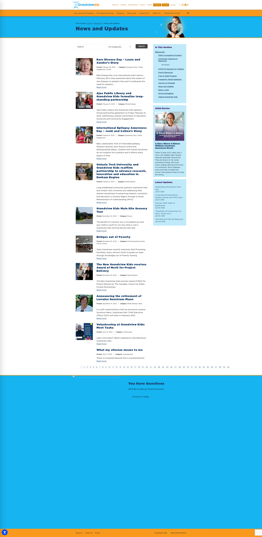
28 (180, 367)
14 (124, 367)
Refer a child (163, 90)
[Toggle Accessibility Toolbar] (5, 532)
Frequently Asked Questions (170, 79)
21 (151, 367)
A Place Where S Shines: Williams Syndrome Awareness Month (167, 146)
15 (128, 367)
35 (208, 367)
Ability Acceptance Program (170, 55)
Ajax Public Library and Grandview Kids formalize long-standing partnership (120, 96)
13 (120, 367)
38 (220, 367)
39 (224, 367)
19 (143, 367)
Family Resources (165, 72)
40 (228, 367)
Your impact (165, 64)
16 (131, 367)
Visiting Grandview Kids (167, 97)
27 (175, 367)
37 (216, 367)
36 (212, 367)
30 (188, 367)
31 (192, 367)
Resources (160, 52)
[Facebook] (188, 5)
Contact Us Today (140, 397)
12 (116, 367)
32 (196, 367)
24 (163, 367)
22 (155, 367)
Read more (102, 87)
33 (200, 367)
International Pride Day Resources (169, 219)
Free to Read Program (167, 76)
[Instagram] (183, 5)
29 (184, 367)
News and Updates (166, 86)
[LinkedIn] (185, 5)
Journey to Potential (166, 83)
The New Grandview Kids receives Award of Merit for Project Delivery (122, 267)
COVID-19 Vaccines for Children (171, 69)
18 (139, 367)
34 (204, 367)
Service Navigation (166, 93)
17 (135, 367)
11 (113, 367)
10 (109, 367)
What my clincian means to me (120, 350)
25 (167, 367)
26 (171, 367)
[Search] (187, 12)
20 (147, 367)
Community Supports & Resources (167, 60)
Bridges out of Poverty (114, 237)
